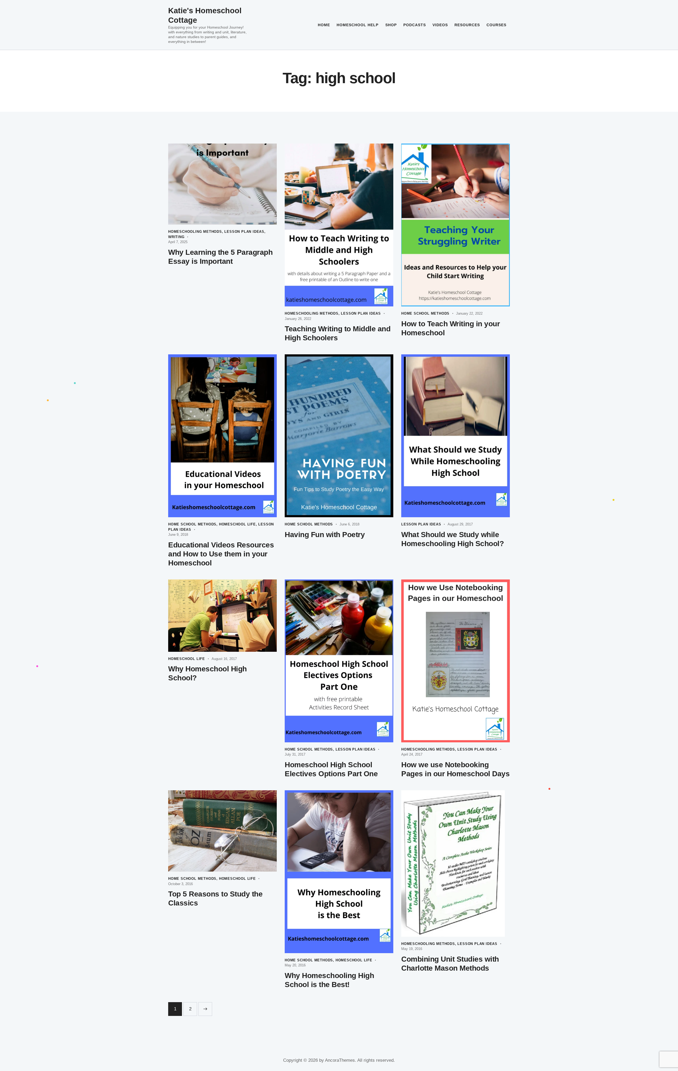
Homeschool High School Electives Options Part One (331, 769)
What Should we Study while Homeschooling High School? (452, 539)
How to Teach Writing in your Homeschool (450, 328)
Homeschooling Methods (195, 232)
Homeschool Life (237, 524)
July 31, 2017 (295, 754)
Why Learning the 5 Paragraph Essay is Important (220, 256)
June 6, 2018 (349, 524)
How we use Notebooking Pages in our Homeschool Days (455, 769)
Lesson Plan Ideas (244, 232)
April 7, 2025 (178, 242)
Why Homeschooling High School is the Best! (329, 980)
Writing (176, 237)
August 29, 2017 (460, 524)
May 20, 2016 (295, 965)
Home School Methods (425, 313)
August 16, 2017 (224, 659)
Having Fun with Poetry (325, 534)
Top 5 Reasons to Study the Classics (215, 898)
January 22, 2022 (469, 313)
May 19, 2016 (411, 949)
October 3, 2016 (180, 884)
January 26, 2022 (298, 319)
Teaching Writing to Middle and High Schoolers (337, 333)
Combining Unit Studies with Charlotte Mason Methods (450, 963)
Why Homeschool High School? (207, 673)
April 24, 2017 (411, 754)
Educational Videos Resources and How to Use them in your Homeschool (221, 554)
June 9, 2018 (178, 535)
